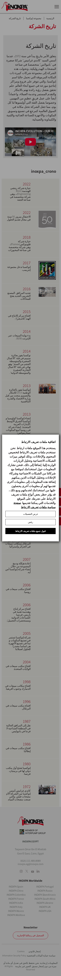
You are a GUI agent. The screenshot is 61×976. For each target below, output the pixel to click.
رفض (30, 522)
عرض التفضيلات (30, 514)
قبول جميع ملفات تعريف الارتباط (30, 531)
